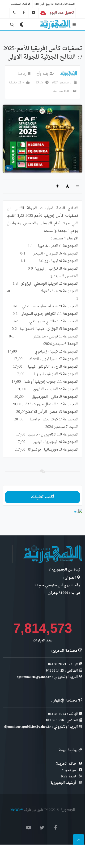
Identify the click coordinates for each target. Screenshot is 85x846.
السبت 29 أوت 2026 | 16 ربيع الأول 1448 (54, 4)
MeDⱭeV (16, 810)
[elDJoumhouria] (33, 12)
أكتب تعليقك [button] (42, 497)
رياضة (22, 74)
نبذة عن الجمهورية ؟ (64, 569)
